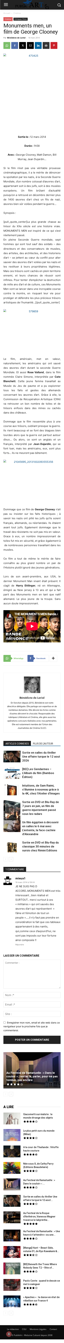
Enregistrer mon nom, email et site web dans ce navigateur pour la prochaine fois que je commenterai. (31, 1026)
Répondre (19, 944)
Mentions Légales (38, 1329)
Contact (53, 1329)
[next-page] (11, 859)
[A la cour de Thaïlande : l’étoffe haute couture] (11, 1152)
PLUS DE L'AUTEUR (43, 743)
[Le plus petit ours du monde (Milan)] (11, 1135)
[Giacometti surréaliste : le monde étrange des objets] (11, 1119)
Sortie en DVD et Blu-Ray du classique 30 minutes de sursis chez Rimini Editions (40, 846)
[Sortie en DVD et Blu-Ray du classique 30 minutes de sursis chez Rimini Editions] (11, 847)
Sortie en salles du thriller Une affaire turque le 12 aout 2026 (41, 756)
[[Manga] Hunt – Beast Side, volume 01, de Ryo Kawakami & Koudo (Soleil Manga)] (11, 1252)
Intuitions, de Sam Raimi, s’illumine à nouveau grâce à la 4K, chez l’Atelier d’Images (41, 789)
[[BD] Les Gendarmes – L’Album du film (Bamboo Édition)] (11, 773)
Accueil (6, 13)
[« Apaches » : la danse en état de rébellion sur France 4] (11, 1301)
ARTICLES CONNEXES (17, 743)
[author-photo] (32, 692)
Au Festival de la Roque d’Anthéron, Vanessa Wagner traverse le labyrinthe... (39, 1216)
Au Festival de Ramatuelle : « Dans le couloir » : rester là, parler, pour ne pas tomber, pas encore (32, 1076)
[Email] (30, 45)
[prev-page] (5, 859)
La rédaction (13, 1329)
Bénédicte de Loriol (16, 37)
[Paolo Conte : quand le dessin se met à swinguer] (11, 1285)
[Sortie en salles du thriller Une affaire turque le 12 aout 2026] (11, 757)
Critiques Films (21, 19)
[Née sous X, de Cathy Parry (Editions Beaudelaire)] (11, 1168)
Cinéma (17, 13)
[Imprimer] (46, 45)
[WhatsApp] (6, 45)
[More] (53, 658)
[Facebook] (14, 45)
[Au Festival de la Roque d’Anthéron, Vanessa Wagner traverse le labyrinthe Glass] (11, 1217)
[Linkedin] (38, 45)
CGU (24, 1329)
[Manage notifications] (9, 1334)
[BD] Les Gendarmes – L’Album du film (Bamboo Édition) (38, 773)
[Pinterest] (54, 45)
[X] (22, 45)
